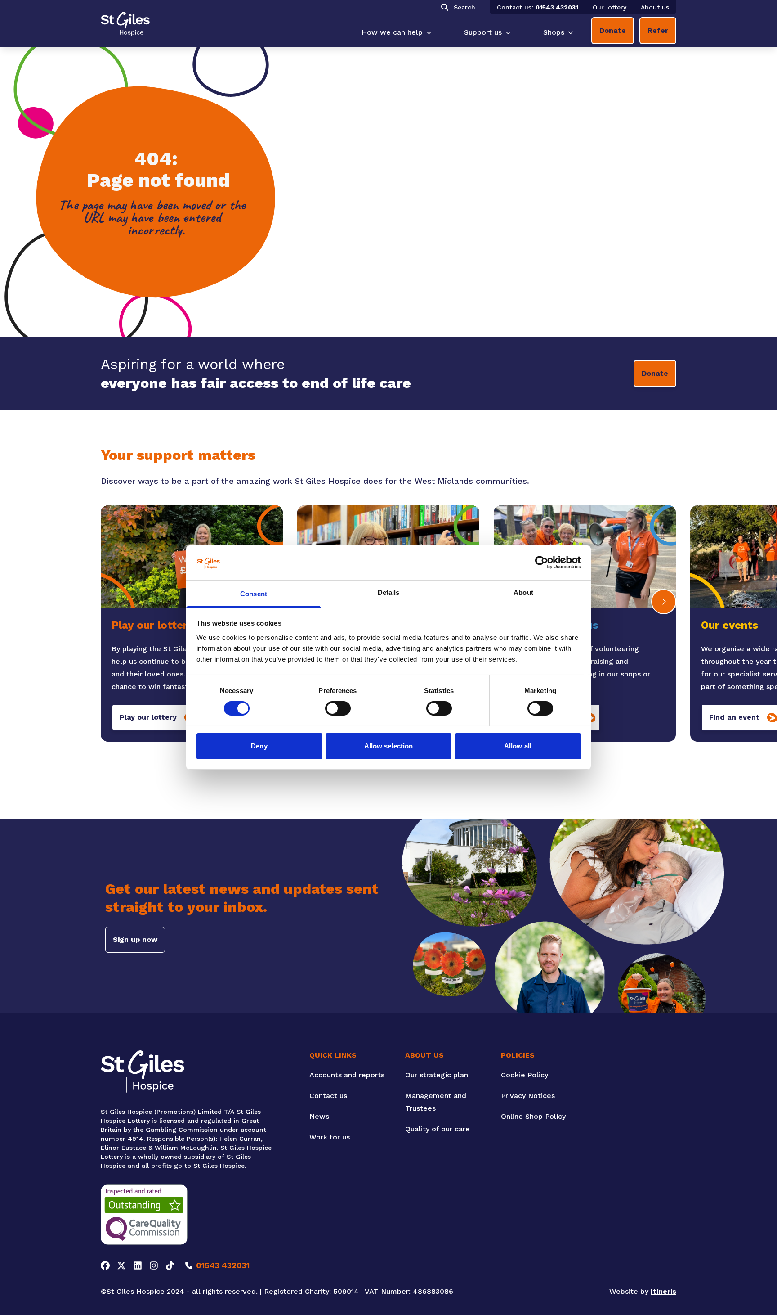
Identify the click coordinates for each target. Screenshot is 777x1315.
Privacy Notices (528, 1095)
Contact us (328, 1095)
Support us (483, 32)
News (319, 1116)
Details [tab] (389, 592)
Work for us (329, 1137)
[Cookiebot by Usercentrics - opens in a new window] (541, 562)
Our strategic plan (436, 1075)
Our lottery (609, 7)
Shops (553, 32)
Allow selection (388, 746)
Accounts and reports (346, 1075)
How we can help (392, 32)
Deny (259, 746)
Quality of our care (437, 1129)
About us (655, 7)
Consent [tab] (253, 594)
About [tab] (523, 592)
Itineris (663, 1291)
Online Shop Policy (533, 1116)
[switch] (338, 708)
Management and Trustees (435, 1101)
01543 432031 (557, 7)
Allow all (517, 746)
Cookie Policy (524, 1075)
